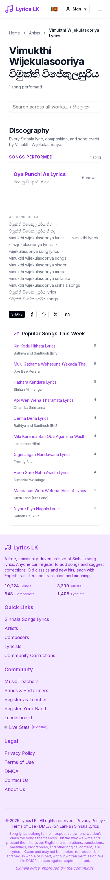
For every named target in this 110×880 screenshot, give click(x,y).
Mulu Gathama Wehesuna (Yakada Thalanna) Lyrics (52, 364)
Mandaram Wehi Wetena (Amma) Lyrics (50, 490)
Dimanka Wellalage (29, 480)
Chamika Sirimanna (29, 407)
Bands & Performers (26, 690)
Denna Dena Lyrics (31, 418)
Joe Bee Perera (27, 371)
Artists (34, 33)
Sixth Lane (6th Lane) (31, 498)
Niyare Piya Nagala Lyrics (37, 508)
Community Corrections (30, 655)
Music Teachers (22, 681)
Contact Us (16, 780)
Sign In (79, 8)
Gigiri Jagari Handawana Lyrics (42, 454)
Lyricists (13, 646)
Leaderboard (18, 717)
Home (14, 33)
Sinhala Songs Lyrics (27, 619)
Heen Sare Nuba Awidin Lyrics (41, 472)
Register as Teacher (26, 699)
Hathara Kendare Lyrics (35, 382)
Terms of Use (19, 762)
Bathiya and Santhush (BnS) (36, 353)
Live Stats (28, 727)
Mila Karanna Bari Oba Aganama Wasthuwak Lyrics (52, 436)
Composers (17, 637)
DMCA (12, 771)
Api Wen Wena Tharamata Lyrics (44, 400)
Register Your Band (25, 708)
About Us (15, 789)
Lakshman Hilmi (27, 444)
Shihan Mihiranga (28, 389)
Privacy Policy (20, 753)
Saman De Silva (26, 516)
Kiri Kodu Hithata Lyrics (35, 346)
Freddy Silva (24, 462)
